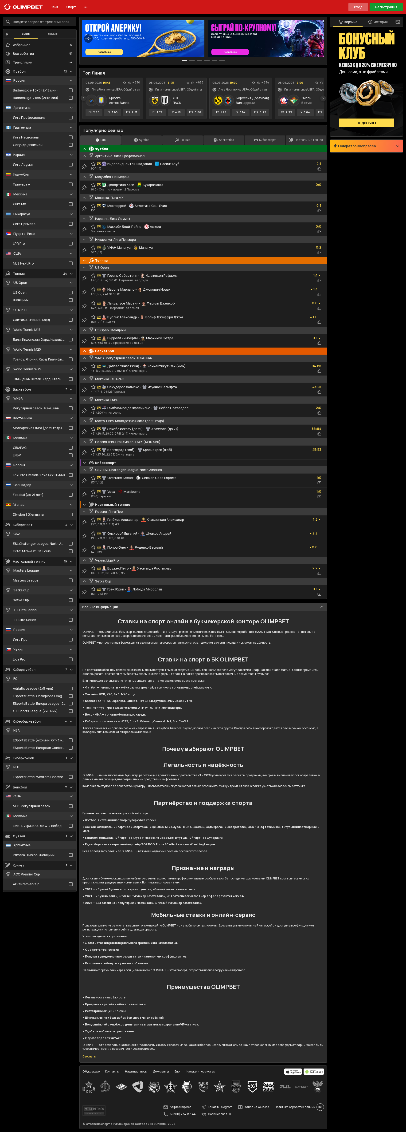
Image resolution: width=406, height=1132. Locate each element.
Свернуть (89, 1056)
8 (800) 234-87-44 (183, 1114)
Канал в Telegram (220, 1107)
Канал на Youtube (257, 1107)
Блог (178, 1071)
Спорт (71, 7)
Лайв (54, 7)
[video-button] (319, 483)
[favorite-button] (124, 83)
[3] (207, 60)
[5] (222, 60)
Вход (358, 7)
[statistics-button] (129, 83)
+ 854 (265, 82)
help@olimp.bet (180, 1107)
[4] (214, 60)
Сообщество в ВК (219, 1114)
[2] (199, 60)
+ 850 (136, 82)
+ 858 (199, 82)
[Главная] (23, 7)
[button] (7, 34)
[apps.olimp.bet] (293, 1072)
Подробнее (366, 123)
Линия (53, 34)
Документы (161, 1071)
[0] (184, 60)
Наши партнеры (136, 1071)
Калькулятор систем (201, 1071)
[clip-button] (84, 166)
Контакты (112, 1071)
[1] (192, 60)
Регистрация (386, 7)
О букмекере (91, 1071)
